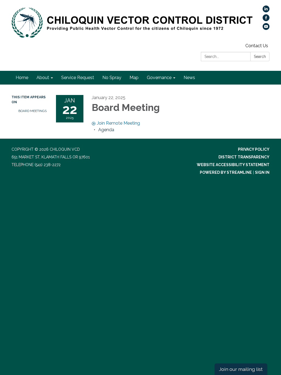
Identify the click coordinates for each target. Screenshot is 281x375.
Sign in (262, 172)
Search (260, 56)
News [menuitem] (189, 77)
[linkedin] (266, 10)
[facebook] (266, 19)
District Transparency (243, 157)
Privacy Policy (253, 149)
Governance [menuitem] (159, 77)
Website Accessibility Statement (233, 165)
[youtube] (266, 28)
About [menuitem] (42, 77)
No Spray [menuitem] (111, 77)
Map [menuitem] (134, 77)
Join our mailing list (241, 369)
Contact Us (256, 45)
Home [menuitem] (22, 77)
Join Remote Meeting (118, 123)
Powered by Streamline (226, 172)
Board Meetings (32, 111)
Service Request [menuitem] (77, 77)
